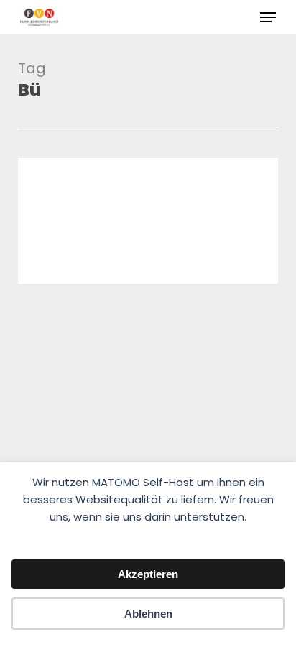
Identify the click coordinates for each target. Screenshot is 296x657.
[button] (268, 17)
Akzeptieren (148, 574)
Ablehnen (148, 613)
